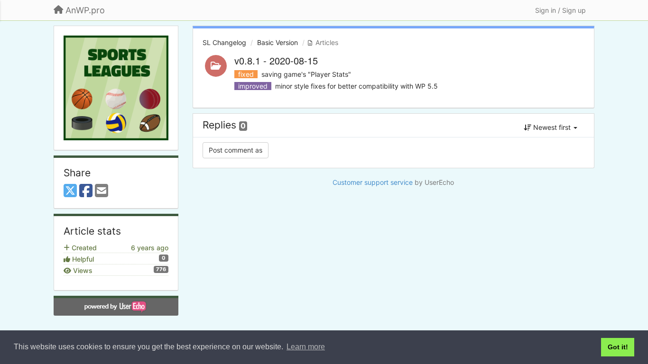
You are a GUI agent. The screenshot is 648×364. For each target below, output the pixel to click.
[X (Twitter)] (70, 191)
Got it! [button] (618, 347)
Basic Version (277, 42)
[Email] (101, 191)
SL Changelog (224, 42)
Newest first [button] (552, 127)
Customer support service (373, 182)
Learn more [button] (306, 347)
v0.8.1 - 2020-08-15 (276, 60)
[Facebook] (86, 191)
